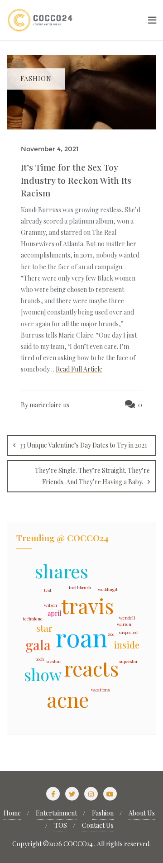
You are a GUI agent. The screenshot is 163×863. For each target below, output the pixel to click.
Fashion (103, 813)
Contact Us (98, 825)
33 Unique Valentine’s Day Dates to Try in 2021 (83, 445)
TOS (60, 825)
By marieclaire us (45, 405)
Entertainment (56, 813)
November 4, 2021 (49, 149)
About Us (142, 813)
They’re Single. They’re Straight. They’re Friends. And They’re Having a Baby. (92, 476)
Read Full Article (79, 369)
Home (12, 813)
